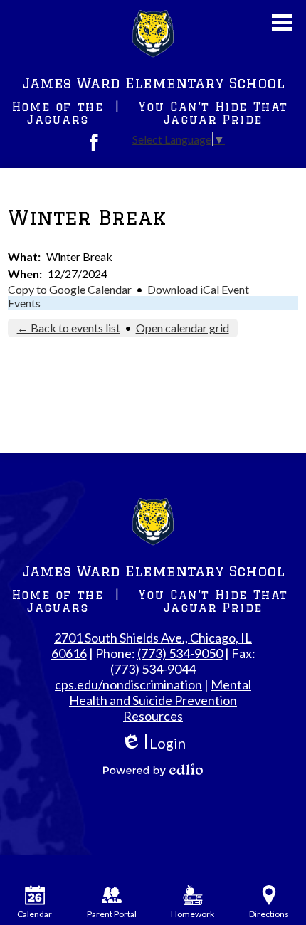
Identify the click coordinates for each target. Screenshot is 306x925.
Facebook (93, 142)
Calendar (34, 914)
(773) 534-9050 (180, 653)
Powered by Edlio (153, 770)
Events (24, 303)
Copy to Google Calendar (70, 289)
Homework (192, 914)
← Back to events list (68, 327)
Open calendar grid (182, 327)
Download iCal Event (198, 289)
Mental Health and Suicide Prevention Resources (160, 700)
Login (153, 743)
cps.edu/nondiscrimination (128, 684)
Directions (269, 914)
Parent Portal (112, 914)
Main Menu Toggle (282, 22)
